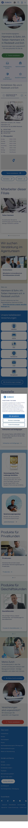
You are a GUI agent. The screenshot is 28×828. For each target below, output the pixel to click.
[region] (14, 411)
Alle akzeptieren (14, 416)
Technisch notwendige (14, 420)
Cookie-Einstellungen (14, 424)
